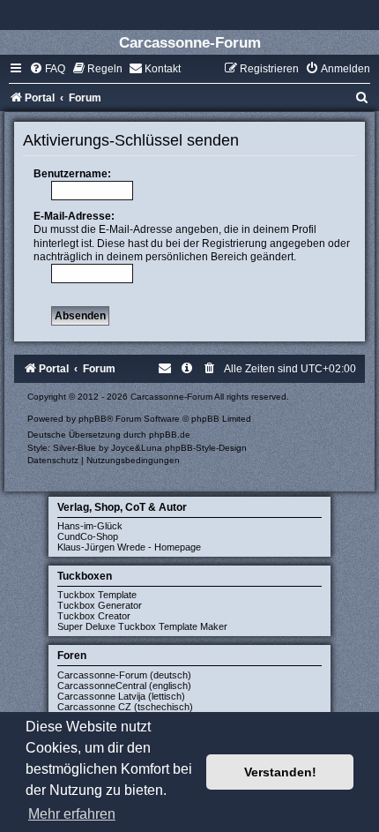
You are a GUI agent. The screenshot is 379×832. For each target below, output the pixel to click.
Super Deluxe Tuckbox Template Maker (142, 626)
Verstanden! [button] (280, 772)
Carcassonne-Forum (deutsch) (124, 675)
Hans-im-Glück (90, 526)
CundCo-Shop (87, 536)
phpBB (92, 418)
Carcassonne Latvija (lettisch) (121, 696)
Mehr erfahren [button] (71, 813)
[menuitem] (47, 69)
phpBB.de (169, 434)
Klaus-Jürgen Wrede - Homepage (129, 547)
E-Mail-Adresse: (74, 216)
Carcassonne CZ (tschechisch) (125, 706)
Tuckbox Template (97, 594)
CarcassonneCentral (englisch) (124, 685)
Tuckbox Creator (93, 616)
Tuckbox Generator (99, 605)
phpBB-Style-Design (206, 448)
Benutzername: (72, 174)
